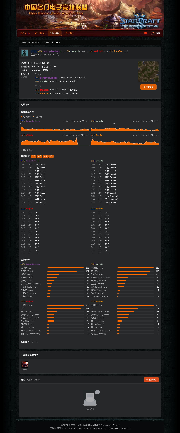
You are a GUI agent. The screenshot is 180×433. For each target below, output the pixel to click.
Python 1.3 (36, 63)
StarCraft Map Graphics (112, 428)
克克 (33, 54)
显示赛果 (24, 77)
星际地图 (69, 33)
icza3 (25, 370)
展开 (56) (34, 342)
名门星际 (25, 33)
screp (71, 428)
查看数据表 (27, 150)
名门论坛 (40, 33)
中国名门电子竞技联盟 (30, 42)
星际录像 (54, 33)
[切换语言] (146, 33)
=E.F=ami (116, 425)
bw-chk (89, 428)
